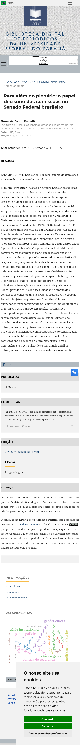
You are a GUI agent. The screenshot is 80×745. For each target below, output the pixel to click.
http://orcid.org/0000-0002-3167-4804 (19, 136)
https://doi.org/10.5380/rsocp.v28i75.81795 (35, 148)
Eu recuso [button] (48, 726)
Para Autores (13, 592)
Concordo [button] (48, 719)
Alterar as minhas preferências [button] (48, 733)
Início (8, 82)
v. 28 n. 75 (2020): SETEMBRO (47, 82)
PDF (9, 364)
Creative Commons (28, 524)
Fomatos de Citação (19, 425)
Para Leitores (13, 586)
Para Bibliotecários (16, 597)
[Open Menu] (3, 63)
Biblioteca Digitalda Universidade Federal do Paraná (35, 41)
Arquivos (20, 82)
